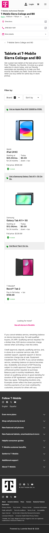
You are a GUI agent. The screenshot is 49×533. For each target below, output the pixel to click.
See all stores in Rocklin (24, 325)
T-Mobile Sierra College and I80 (20, 42)
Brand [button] (9, 97)
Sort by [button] (33, 97)
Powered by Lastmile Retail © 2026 (24, 529)
